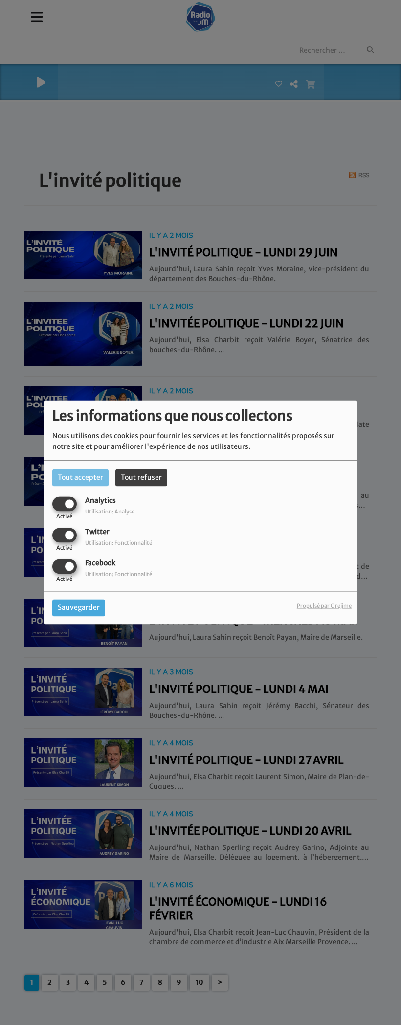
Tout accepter (80, 477)
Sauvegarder (79, 607)
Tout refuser (141, 477)
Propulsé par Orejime (324, 606)
